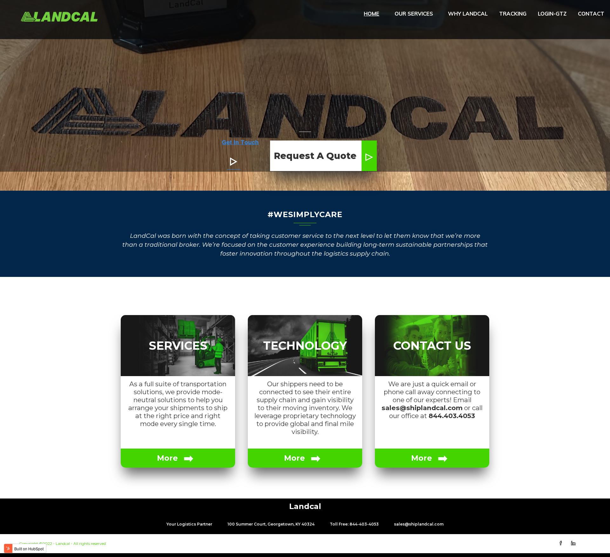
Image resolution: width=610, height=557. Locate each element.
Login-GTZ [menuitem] (552, 13)
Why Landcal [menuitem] (468, 13)
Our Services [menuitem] (414, 13)
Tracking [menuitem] (512, 13)
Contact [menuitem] (591, 13)
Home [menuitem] (371, 13)
